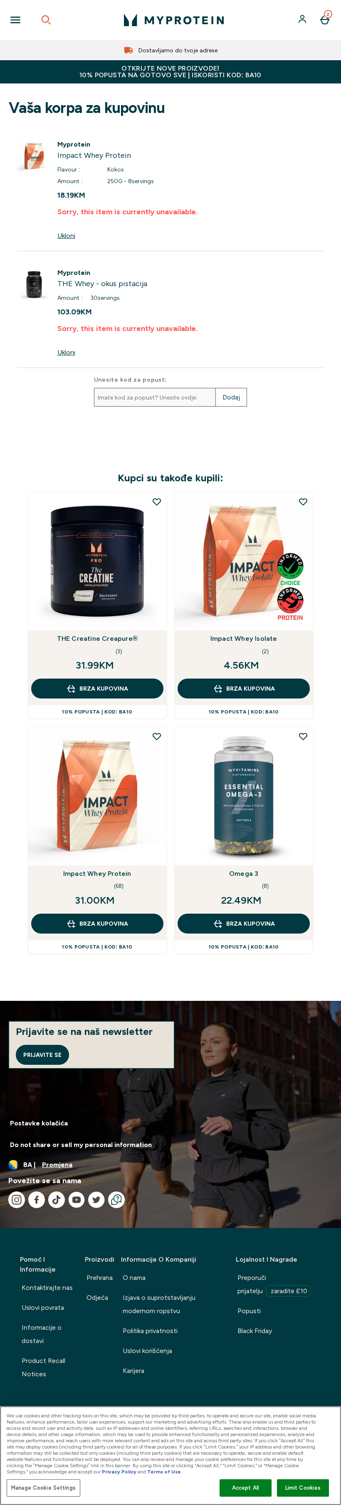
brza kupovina (103, 688)
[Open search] (46, 20)
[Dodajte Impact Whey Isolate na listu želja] (303, 501)
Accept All (245, 1488)
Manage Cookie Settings (43, 1488)
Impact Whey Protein (97, 873)
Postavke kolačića (39, 1123)
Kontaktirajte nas (47, 1287)
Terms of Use (164, 1472)
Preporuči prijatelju (272, 1284)
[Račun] (303, 20)
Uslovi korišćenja (147, 1350)
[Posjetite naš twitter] (96, 1199)
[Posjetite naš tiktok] (56, 1199)
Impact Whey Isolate (243, 638)
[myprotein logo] (174, 20)
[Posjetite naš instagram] (16, 1199)
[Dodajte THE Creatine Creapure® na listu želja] (156, 501)
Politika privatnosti (150, 1330)
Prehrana (99, 1277)
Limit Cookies (303, 1488)
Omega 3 (243, 873)
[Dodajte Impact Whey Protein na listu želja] (156, 736)
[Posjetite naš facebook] (36, 1199)
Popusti (249, 1310)
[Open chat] (116, 1199)
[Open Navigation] (15, 20)
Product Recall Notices (43, 1367)
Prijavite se (42, 1055)
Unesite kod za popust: (130, 379)
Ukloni (66, 235)
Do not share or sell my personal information (81, 1144)
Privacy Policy (119, 1472)
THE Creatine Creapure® (97, 638)
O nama (134, 1277)
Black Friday (254, 1330)
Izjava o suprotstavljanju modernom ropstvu (159, 1304)
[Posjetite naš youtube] (76, 1199)
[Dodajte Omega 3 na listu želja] (303, 736)
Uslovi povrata (43, 1307)
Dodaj (231, 397)
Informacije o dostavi (42, 1334)
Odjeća (97, 1297)
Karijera (133, 1370)
